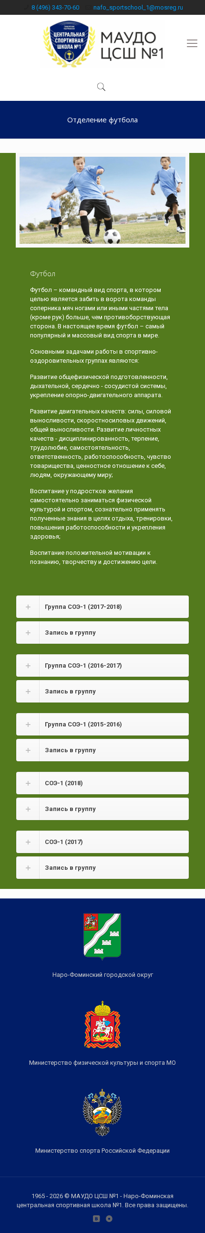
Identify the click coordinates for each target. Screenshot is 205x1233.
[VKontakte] (96, 1218)
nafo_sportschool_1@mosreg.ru (138, 7)
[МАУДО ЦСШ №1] (102, 43)
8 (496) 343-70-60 (55, 7)
